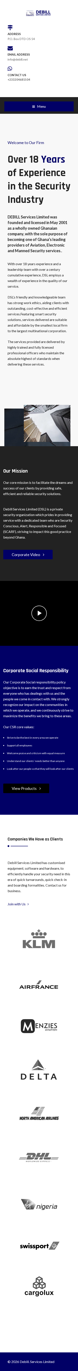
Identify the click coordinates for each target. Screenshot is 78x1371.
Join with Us (18, 904)
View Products (24, 788)
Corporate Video (26, 554)
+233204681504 (19, 79)
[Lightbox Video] (39, 613)
